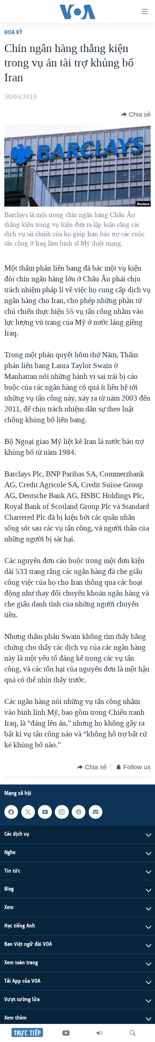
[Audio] (99, 1033)
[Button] (136, 114)
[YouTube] (66, 1033)
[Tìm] (132, 1033)
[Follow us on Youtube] (45, 812)
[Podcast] (78, 812)
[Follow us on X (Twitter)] (28, 812)
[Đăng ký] (95, 812)
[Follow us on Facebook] (11, 812)
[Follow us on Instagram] (61, 812)
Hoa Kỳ (13, 32)
